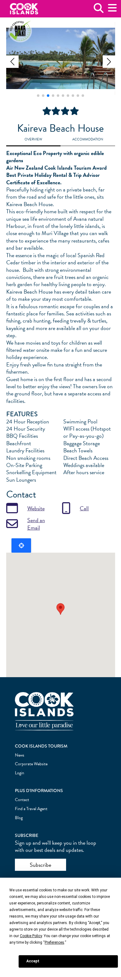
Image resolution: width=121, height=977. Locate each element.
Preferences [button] (54, 942)
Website (36, 508)
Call (84, 508)
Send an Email (36, 524)
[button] (12, 61)
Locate (21, 545)
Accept (32, 961)
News (19, 755)
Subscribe (40, 865)
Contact (22, 799)
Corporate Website (31, 764)
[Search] (99, 10)
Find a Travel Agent (31, 808)
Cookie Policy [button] (31, 936)
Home (24, 9)
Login (19, 773)
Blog (19, 817)
